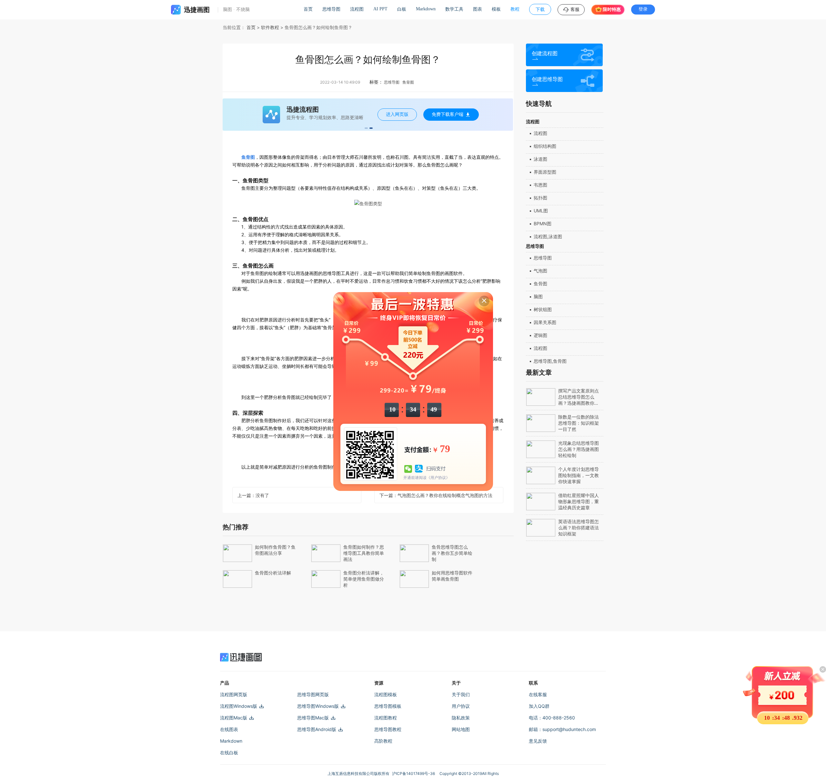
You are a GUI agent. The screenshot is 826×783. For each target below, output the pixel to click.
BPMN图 (542, 223)
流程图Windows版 (238, 706)
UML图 (541, 210)
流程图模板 (385, 694)
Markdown (426, 8)
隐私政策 (461, 717)
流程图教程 (385, 717)
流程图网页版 (233, 694)
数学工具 (454, 9)
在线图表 (229, 729)
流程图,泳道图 (548, 236)
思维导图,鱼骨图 (550, 361)
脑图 (538, 296)
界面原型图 (545, 172)
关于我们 (461, 694)
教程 (514, 9)
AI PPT (380, 8)
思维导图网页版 (313, 694)
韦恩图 (540, 185)
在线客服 (538, 694)
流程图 (357, 9)
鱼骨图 (540, 283)
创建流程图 (545, 53)
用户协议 (461, 706)
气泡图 (540, 270)
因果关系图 (545, 322)
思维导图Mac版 (313, 717)
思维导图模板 (387, 706)
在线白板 (229, 752)
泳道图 (540, 159)
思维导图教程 (387, 729)
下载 (540, 9)
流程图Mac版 (233, 717)
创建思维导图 (547, 79)
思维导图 (331, 9)
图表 (477, 9)
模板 (496, 9)
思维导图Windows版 (318, 706)
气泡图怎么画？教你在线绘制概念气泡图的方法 (435, 495)
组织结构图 (545, 146)
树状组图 (543, 309)
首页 (308, 9)
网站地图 (461, 729)
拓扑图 (540, 197)
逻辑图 (540, 335)
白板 (401, 9)
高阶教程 (383, 741)
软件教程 (270, 27)
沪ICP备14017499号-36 (414, 773)
